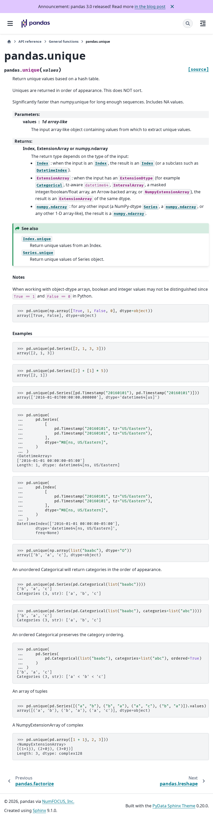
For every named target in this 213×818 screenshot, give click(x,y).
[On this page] (203, 23)
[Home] (9, 41)
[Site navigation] (10, 23)
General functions (63, 41)
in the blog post (150, 6)
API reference (30, 41)
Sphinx (39, 810)
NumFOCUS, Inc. (58, 801)
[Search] (188, 23)
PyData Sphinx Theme (173, 806)
